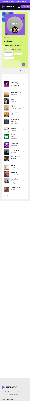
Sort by (22, 71)
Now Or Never (15, 150)
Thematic (9, 45)
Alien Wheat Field (14, 180)
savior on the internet (15, 120)
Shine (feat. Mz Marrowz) (16, 158)
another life (14, 128)
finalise (13, 99)
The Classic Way (14, 135)
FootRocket (14, 138)
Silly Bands (14, 113)
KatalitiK (13, 189)
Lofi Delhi (14, 172)
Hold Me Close (15, 187)
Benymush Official (16, 108)
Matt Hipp (13, 183)
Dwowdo (13, 101)
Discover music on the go (15, 1)
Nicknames (14, 115)
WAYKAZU (13, 152)
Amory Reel (14, 123)
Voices (13, 106)
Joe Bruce (13, 160)
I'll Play (13, 165)
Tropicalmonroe (15, 174)
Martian (13, 167)
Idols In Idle (14, 143)
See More (7, 196)
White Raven (14, 145)
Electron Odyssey (15, 88)
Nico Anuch (14, 94)
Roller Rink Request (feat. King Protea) (15, 84)
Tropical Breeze (16, 92)
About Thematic (7, 399)
